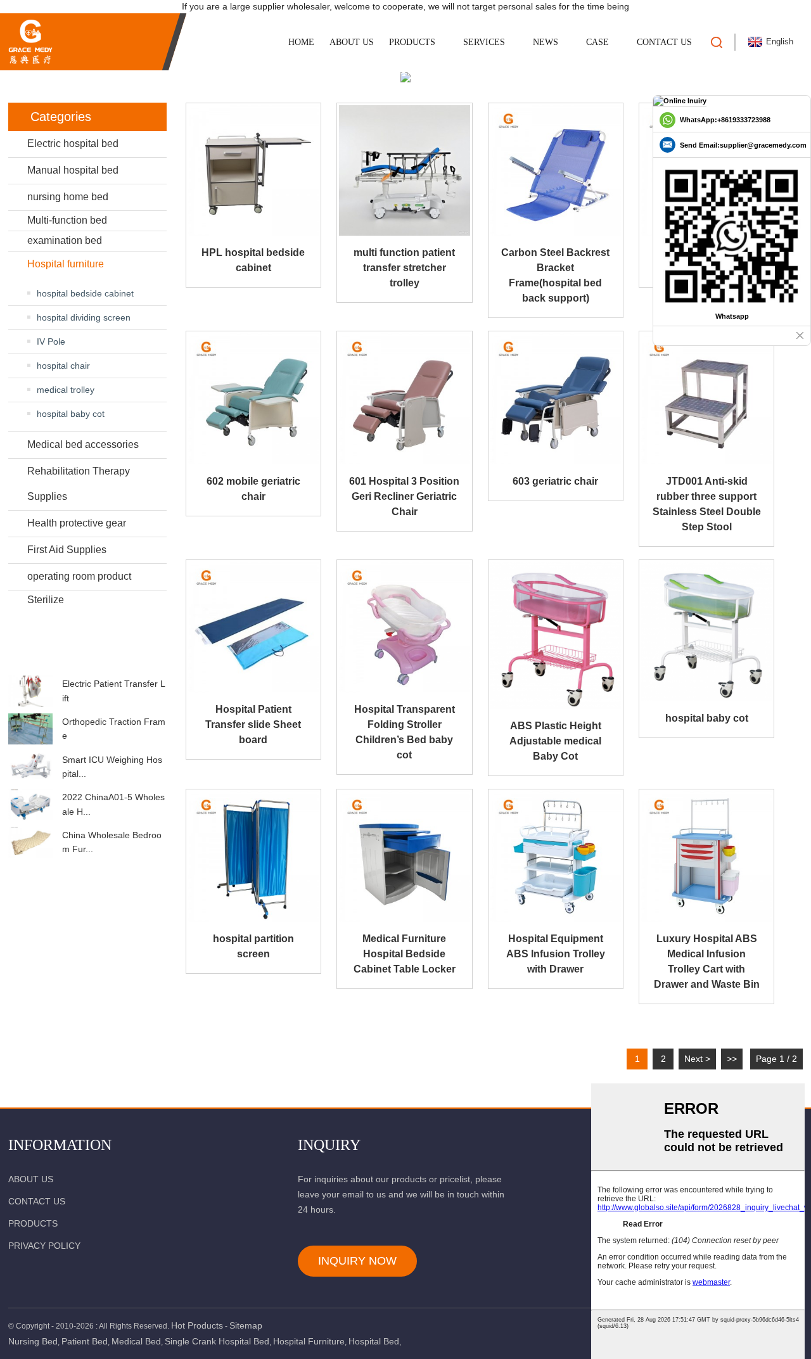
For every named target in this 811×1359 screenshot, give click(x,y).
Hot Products (197, 1325)
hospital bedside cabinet (85, 293)
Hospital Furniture (309, 1341)
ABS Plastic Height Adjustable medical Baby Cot (555, 741)
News (545, 42)
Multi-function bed (67, 220)
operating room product (79, 576)
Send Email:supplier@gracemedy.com (743, 145)
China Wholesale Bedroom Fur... (112, 842)
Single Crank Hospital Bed (217, 1341)
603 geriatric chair (555, 481)
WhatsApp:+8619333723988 (725, 120)
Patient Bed (84, 1341)
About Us (351, 42)
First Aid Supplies (66, 549)
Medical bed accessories (83, 444)
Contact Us (664, 42)
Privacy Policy (44, 1246)
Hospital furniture (65, 263)
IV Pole (51, 341)
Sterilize (45, 599)
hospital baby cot (71, 414)
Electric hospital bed (72, 143)
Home (301, 42)
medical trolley (65, 390)
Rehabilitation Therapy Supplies (78, 484)
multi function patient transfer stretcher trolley (404, 267)
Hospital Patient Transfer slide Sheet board (253, 724)
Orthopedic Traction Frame (113, 729)
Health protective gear (76, 523)
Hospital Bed (373, 1341)
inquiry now (357, 1260)
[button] (87, 663)
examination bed (64, 240)
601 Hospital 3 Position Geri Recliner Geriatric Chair (404, 496)
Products (412, 42)
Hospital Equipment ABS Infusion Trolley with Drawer (555, 953)
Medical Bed (136, 1341)
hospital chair (63, 365)
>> (732, 1059)
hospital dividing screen (84, 317)
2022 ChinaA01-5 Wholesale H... (113, 804)
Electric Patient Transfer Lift (113, 691)
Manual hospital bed (72, 170)
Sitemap (245, 1325)
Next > (697, 1059)
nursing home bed (67, 196)
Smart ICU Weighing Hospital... (112, 767)
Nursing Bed (33, 1341)
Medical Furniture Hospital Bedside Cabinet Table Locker (405, 953)
